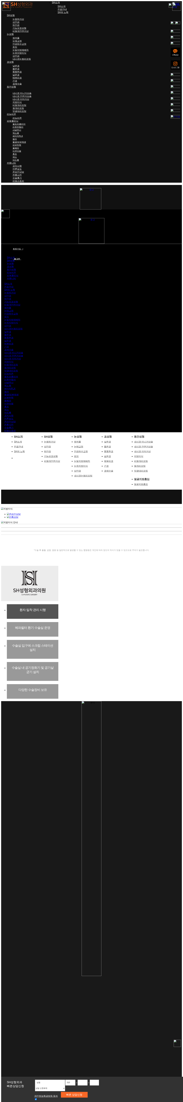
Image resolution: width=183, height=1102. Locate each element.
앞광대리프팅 (19, 111)
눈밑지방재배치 (21, 50)
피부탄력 (17, 145)
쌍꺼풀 (16, 38)
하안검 (16, 25)
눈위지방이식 (19, 53)
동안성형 (11, 87)
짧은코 (16, 69)
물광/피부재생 (19, 142)
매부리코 (17, 78)
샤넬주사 (17, 130)
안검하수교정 (19, 44)
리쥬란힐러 (18, 127)
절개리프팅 (18, 108)
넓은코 (16, 75)
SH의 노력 (63, 12)
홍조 (15, 154)
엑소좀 (16, 133)
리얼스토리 (18, 181)
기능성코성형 (19, 28)
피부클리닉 (12, 121)
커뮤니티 (11, 163)
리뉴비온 (11, 114)
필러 (15, 139)
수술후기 (17, 178)
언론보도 (17, 169)
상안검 (16, 22)
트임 (15, 47)
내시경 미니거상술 (22, 93)
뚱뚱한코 (17, 72)
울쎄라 (16, 148)
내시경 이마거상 (21, 99)
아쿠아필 (17, 151)
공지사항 (17, 166)
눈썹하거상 (18, 19)
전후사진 (17, 175)
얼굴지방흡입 (142, 479)
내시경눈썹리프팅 (22, 59)
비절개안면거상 (21, 31)
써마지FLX (18, 136)
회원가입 (18, 249)
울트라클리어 (19, 124)
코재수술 (17, 84)
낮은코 (16, 66)
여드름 (16, 160)
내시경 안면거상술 (22, 96)
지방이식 (17, 102)
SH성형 (11, 15)
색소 (15, 157)
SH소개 (56, 2)
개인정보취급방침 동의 (46, 1096)
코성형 (10, 62)
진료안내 (62, 9)
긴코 (15, 81)
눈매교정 (17, 41)
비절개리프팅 (19, 105)
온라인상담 (18, 172)
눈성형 (10, 34)
